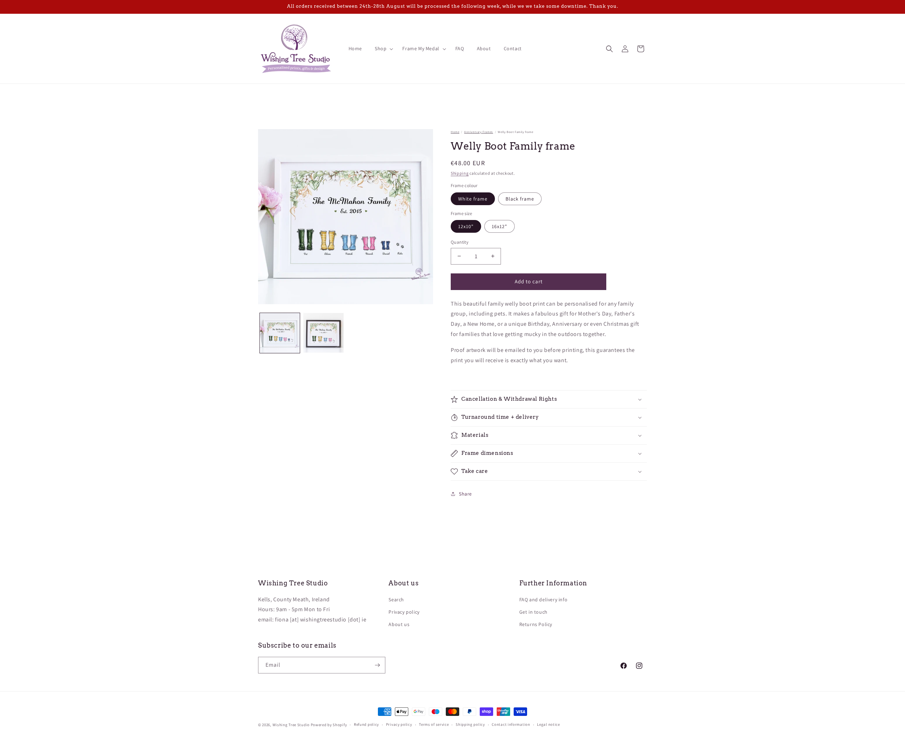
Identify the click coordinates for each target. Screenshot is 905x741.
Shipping (460, 173)
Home (455, 132)
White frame (472, 199)
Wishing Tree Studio (291, 724)
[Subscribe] (377, 665)
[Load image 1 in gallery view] (280, 333)
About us (399, 624)
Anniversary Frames (478, 132)
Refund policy (366, 724)
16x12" (499, 226)
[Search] (609, 49)
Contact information (511, 724)
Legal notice (548, 724)
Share (465, 494)
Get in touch (533, 612)
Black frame (520, 199)
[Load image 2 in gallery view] (323, 333)
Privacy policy (404, 612)
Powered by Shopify (329, 724)
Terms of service (434, 724)
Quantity (459, 242)
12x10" (466, 226)
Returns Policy (535, 624)
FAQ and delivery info (543, 599)
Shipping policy (470, 724)
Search (396, 599)
